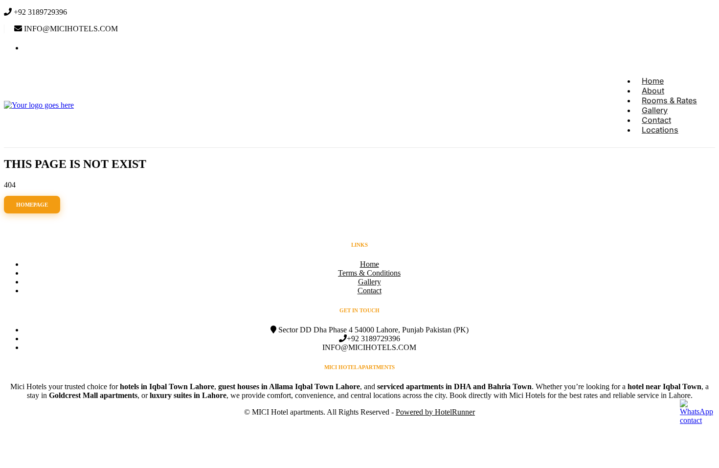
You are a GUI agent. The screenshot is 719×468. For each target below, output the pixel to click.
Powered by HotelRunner (435, 412)
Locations (660, 130)
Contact (656, 120)
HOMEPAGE (32, 205)
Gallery (655, 110)
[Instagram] (29, 48)
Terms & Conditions (369, 273)
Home (653, 81)
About (653, 90)
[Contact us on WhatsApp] (698, 414)
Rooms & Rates (669, 100)
